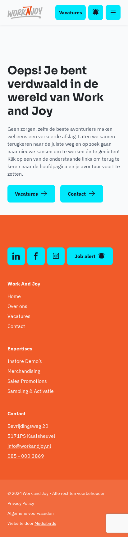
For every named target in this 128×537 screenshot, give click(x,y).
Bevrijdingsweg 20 (27, 426)
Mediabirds (45, 523)
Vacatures (70, 12)
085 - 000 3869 (25, 456)
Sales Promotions (27, 381)
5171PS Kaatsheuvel (31, 436)
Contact (77, 194)
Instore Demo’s (24, 361)
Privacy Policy (20, 503)
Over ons (17, 306)
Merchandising (23, 371)
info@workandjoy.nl (29, 446)
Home (14, 296)
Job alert (85, 256)
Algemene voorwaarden (30, 513)
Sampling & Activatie (30, 391)
